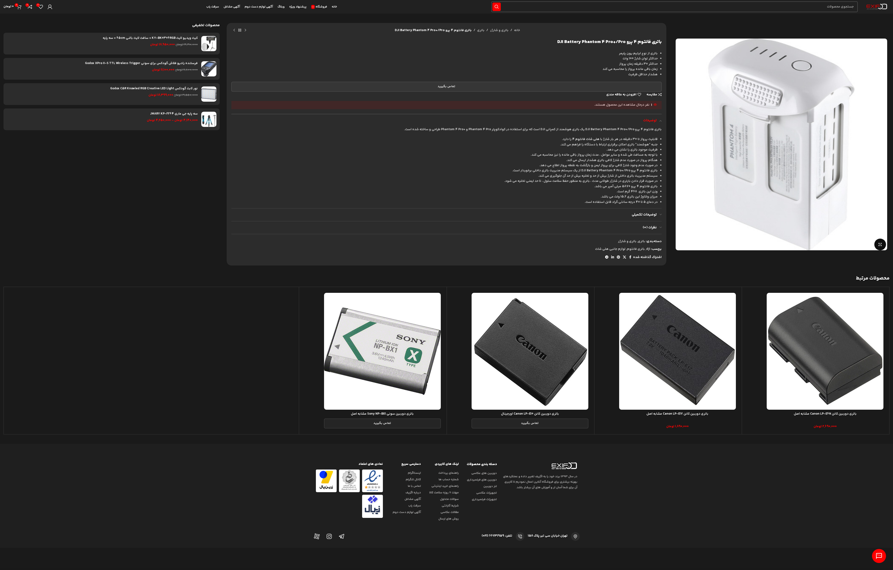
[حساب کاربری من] (50, 6)
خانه (517, 30)
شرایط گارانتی (450, 505)
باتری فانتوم (636, 249)
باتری (480, 30)
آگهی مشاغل (413, 499)
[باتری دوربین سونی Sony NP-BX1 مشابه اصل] (382, 351)
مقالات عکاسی (450, 512)
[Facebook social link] (630, 257)
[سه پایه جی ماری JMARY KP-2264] (208, 119)
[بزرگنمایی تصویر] (880, 244)
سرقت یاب (414, 505)
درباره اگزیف (413, 492)
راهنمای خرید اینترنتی (445, 486)
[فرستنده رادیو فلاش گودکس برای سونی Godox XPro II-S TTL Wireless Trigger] (208, 68)
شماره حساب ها (449, 479)
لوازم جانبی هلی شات (610, 249)
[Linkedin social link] (612, 257)
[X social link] (624, 257)
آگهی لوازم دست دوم (407, 512)
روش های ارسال (448, 518)
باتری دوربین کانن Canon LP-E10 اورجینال (530, 413)
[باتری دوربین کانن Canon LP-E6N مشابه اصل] (825, 351)
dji (648, 249)
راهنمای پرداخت (448, 473)
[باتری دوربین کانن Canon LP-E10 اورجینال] (530, 351)
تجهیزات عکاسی (486, 493)
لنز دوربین (490, 486)
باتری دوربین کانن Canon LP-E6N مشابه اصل (825, 413)
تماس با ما (414, 486)
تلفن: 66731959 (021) (497, 535)
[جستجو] (496, 7)
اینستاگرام (414, 473)
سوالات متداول (449, 499)
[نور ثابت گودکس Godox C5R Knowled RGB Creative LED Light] (208, 94)
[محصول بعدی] (234, 30)
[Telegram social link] (607, 257)
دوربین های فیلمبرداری (482, 479)
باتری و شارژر (499, 30)
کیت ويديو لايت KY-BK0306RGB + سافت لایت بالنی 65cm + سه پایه (150, 38)
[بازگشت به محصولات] (240, 30)
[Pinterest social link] (618, 257)
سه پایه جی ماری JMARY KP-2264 (174, 114)
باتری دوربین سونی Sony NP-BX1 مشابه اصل (382, 413)
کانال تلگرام (413, 479)
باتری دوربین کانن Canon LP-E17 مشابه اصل (677, 413)
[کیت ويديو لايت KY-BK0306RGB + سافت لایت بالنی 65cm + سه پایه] (208, 43)
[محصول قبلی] (245, 30)
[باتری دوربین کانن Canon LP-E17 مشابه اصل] (677, 351)
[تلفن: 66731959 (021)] (520, 536)
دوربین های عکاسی (484, 473)
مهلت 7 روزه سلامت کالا (444, 492)
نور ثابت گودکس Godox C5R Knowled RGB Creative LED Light (154, 88)
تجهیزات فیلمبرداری (484, 499)
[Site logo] (875, 6)
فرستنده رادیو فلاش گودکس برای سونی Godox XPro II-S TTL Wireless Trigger (141, 63)
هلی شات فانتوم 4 (586, 139)
